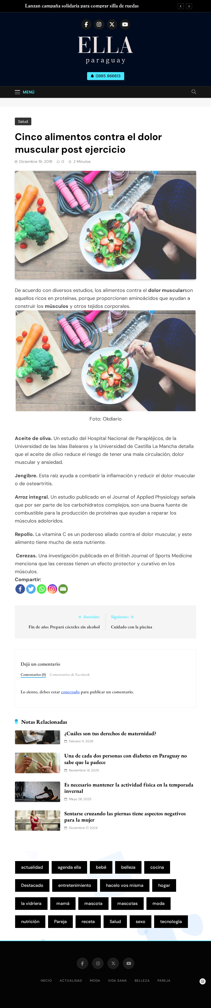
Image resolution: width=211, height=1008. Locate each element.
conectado (70, 692)
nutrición (30, 921)
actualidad (32, 867)
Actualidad (71, 980)
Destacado (32, 885)
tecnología (171, 921)
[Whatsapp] (41, 589)
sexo (140, 921)
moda (158, 903)
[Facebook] (20, 589)
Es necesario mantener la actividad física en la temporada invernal (128, 788)
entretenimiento (74, 885)
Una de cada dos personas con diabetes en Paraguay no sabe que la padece (125, 759)
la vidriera (31, 903)
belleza (128, 867)
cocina (157, 867)
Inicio (46, 980)
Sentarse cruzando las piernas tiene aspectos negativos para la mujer (125, 817)
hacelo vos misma (124, 885)
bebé (101, 867)
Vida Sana (117, 980)
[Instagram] (52, 589)
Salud (23, 121)
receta (88, 921)
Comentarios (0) (33, 674)
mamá (63, 903)
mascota (93, 903)
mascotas (127, 903)
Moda (95, 980)
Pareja (60, 921)
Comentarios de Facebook (70, 674)
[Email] (63, 589)
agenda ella (69, 867)
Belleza (142, 980)
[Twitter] (31, 589)
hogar (164, 885)
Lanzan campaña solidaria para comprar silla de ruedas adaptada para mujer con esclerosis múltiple (82, 6)
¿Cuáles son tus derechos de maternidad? (110, 733)
